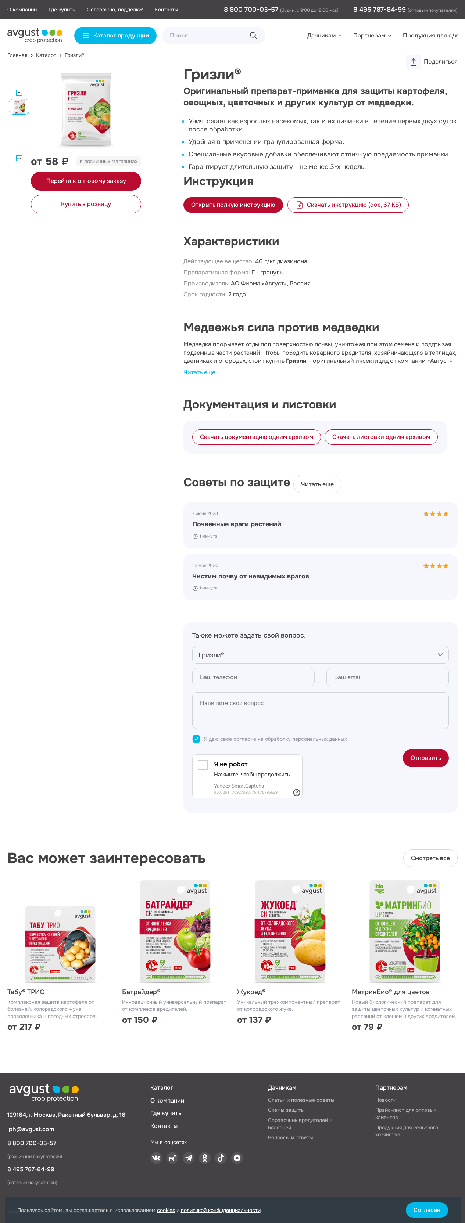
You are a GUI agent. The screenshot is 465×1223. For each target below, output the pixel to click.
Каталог (161, 1088)
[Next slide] (19, 158)
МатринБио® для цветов (391, 992)
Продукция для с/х (430, 35)
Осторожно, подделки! (115, 9)
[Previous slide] (19, 93)
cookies (166, 1210)
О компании (22, 9)
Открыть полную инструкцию (233, 205)
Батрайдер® (141, 992)
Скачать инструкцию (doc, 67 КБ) (354, 205)
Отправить (426, 758)
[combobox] (320, 655)
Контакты (166, 9)
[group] (86, 110)
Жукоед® (251, 992)
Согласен (427, 1210)
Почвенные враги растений (236, 524)
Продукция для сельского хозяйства (406, 1131)
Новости (385, 1100)
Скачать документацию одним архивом (256, 437)
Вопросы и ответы (290, 1137)
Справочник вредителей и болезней (300, 1124)
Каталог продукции (121, 35)
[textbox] (320, 655)
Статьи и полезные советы (301, 1100)
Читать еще (199, 372)
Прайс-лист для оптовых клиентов (405, 1114)
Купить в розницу (86, 204)
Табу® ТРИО (26, 992)
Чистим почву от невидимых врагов (250, 576)
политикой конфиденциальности (221, 1210)
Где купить (62, 9)
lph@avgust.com (30, 1129)
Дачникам (321, 35)
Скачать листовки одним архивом (381, 437)
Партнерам (369, 35)
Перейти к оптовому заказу (86, 181)
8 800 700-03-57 (252, 10)
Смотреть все (430, 858)
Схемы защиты (286, 1110)
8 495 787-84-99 (380, 10)
